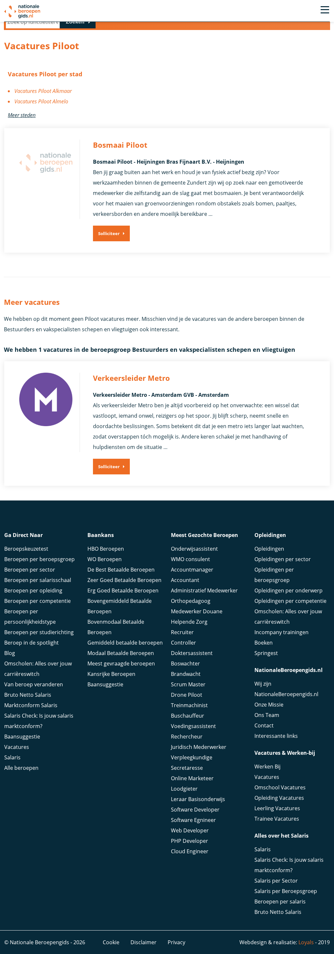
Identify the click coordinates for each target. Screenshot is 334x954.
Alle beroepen (21, 767)
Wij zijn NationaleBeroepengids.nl (286, 689)
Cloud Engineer (189, 851)
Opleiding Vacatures (279, 797)
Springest (266, 653)
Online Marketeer (192, 778)
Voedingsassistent (193, 726)
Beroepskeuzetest (26, 548)
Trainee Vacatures (276, 818)
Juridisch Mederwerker (198, 747)
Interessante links (276, 735)
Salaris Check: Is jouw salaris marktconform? (38, 721)
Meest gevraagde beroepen (121, 663)
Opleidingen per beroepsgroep (274, 575)
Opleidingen (269, 548)
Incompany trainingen (281, 632)
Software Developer (195, 809)
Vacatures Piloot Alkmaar (43, 91)
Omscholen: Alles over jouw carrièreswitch (38, 669)
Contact (264, 725)
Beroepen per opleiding (33, 590)
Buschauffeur (187, 715)
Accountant (185, 580)
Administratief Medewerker (204, 590)
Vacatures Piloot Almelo (41, 101)
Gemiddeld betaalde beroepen (125, 642)
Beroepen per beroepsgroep (39, 559)
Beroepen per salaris (280, 901)
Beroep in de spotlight (31, 642)
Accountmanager (192, 569)
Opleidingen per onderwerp (288, 590)
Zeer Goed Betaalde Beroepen (124, 580)
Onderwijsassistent (194, 548)
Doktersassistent (192, 653)
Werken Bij (267, 766)
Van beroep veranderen (33, 684)
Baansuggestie (22, 736)
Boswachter (185, 663)
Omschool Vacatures (280, 787)
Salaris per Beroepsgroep (285, 891)
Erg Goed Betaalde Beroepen (123, 590)
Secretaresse (187, 767)
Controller (183, 642)
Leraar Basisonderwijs (198, 799)
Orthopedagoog (190, 600)
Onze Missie (268, 704)
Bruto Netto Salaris (27, 694)
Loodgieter (184, 788)
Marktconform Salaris (30, 705)
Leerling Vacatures (277, 808)
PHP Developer (189, 840)
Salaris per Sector (276, 880)
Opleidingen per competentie (290, 600)
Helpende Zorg (189, 621)
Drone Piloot (186, 694)
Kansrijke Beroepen (111, 674)
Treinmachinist (189, 705)
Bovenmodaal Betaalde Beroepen (115, 627)
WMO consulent (190, 559)
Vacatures (16, 747)
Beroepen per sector (29, 569)
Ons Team (266, 715)
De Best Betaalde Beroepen (121, 569)
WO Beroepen (104, 559)
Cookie (111, 942)
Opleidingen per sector (282, 559)
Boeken (263, 642)
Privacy (176, 942)
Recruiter (182, 632)
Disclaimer (143, 942)
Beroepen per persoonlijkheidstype (30, 616)
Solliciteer (109, 233)
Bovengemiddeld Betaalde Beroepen (119, 606)
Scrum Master (188, 684)
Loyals (306, 942)
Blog (9, 653)
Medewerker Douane (196, 611)
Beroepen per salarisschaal (37, 580)
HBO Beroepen (105, 548)
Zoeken (75, 21)
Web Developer (190, 830)
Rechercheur (187, 736)
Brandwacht (186, 674)
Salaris (12, 757)
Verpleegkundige (191, 757)
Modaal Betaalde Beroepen (120, 653)
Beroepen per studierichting (39, 632)
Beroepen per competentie (37, 600)
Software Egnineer (193, 820)
